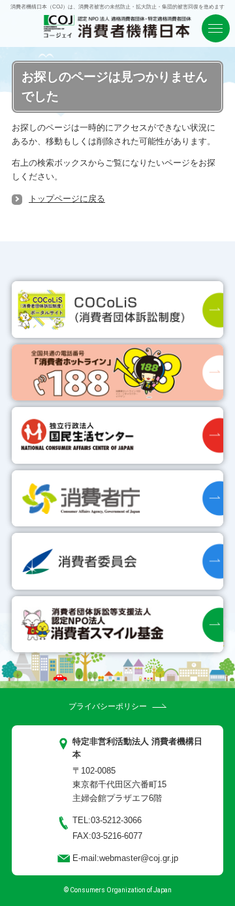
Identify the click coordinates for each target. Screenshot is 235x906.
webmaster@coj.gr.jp (138, 858)
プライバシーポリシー (108, 706)
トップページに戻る (67, 199)
